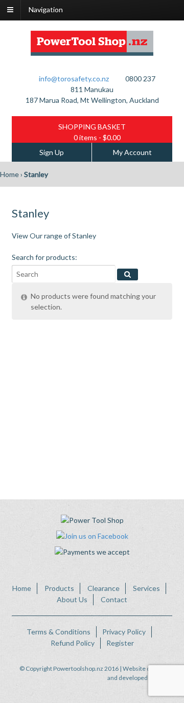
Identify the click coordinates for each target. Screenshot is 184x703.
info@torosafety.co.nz (74, 78)
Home (9, 174)
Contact (114, 599)
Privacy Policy (124, 631)
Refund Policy (73, 643)
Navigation (46, 9)
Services (146, 588)
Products (59, 588)
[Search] (127, 274)
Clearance (103, 588)
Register (120, 643)
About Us (72, 599)
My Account (132, 152)
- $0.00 (97, 137)
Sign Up (51, 152)
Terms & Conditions (58, 631)
